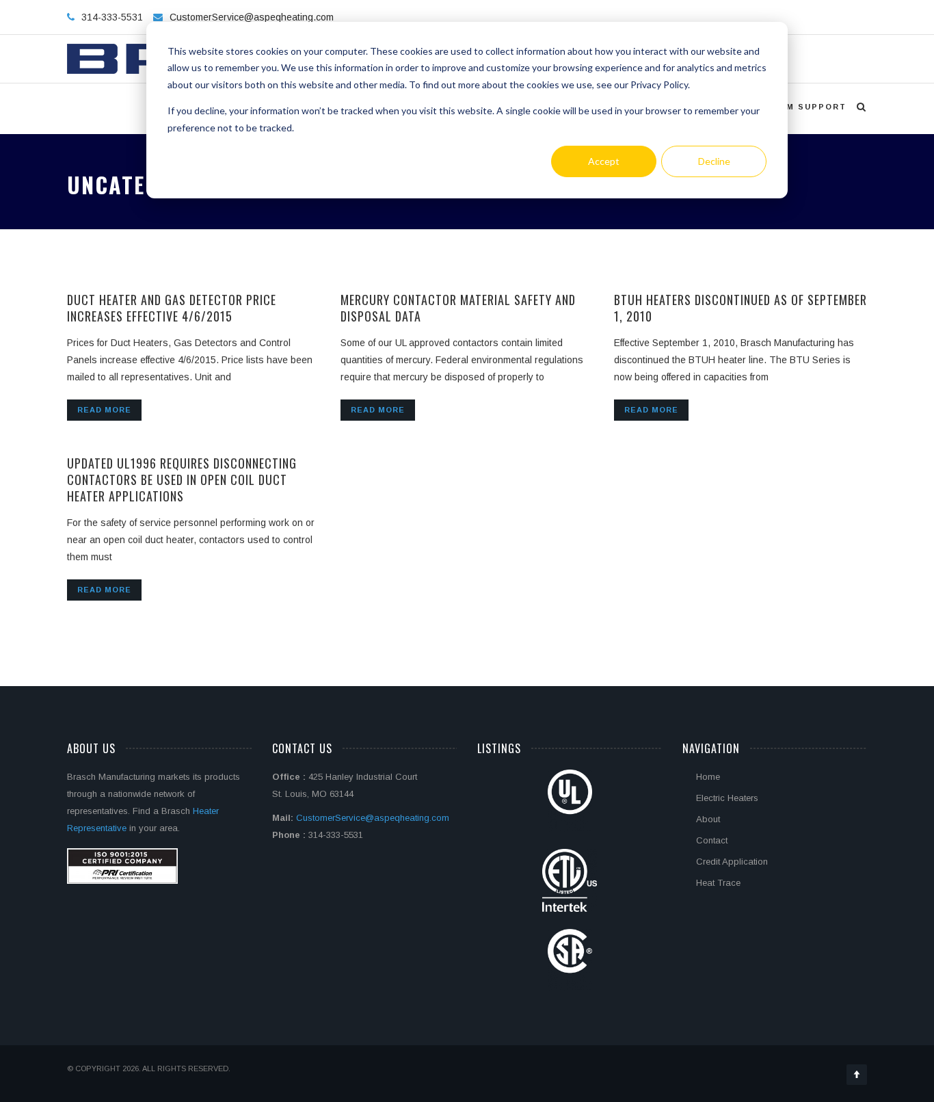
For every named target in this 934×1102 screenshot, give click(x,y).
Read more (104, 410)
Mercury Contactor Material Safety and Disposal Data (458, 308)
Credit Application (732, 861)
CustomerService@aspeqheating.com (252, 17)
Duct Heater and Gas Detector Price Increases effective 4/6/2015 (171, 308)
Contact (712, 840)
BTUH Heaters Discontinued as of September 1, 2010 (740, 308)
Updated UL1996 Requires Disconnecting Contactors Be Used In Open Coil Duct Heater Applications (182, 479)
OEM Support (809, 107)
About (708, 819)
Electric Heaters (727, 798)
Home (708, 777)
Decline (714, 161)
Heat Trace (718, 883)
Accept (603, 161)
